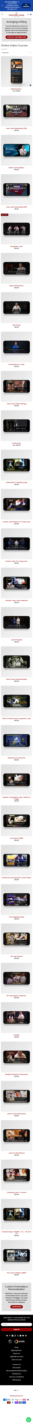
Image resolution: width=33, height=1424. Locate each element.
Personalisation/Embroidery (16, 1371)
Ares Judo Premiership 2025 (16, 207)
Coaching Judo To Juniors (16, 1192)
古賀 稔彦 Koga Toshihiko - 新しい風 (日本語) (16, 1232)
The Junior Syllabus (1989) (16, 1273)
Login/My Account (16, 1357)
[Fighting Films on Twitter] (18, 1336)
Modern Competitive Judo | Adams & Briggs (16, 798)
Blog (16, 1347)
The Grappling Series (16, 917)
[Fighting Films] (16, 14)
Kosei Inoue (16, 443)
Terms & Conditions (16, 1377)
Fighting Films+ (16, 89)
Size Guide (16, 1368)
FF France (26, 6)
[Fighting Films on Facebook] (10, 1336)
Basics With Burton (16, 286)
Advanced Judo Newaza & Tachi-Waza (16, 878)
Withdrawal (16, 1380)
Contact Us (16, 1364)
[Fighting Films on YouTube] (23, 1336)
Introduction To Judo (16, 364)
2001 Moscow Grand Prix (16, 758)
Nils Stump (16, 325)
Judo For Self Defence (16, 1153)
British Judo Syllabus (16, 168)
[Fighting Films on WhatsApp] (20, 1336)
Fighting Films (18, 1396)
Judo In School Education (16, 1114)
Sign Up (17, 1329)
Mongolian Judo (16, 246)
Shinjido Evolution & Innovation (16, 1074)
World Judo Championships (16, 679)
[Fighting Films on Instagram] (12, 1336)
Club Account (16, 1360)
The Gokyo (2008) (16, 838)
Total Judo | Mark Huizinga (16, 404)
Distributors (16, 1374)
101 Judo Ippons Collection (16, 996)
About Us (16, 1353)
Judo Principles (16, 640)
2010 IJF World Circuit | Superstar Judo (16, 718)
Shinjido (16, 1035)
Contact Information (16, 37)
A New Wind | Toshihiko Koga (16, 482)
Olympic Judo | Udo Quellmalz (16, 600)
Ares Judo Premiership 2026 (16, 128)
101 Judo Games (16, 956)
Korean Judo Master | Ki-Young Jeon (16, 522)
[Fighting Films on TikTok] (15, 1336)
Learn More (16, 1307)
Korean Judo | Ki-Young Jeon (16, 561)
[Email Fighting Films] (7, 1336)
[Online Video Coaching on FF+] (26, 1336)
